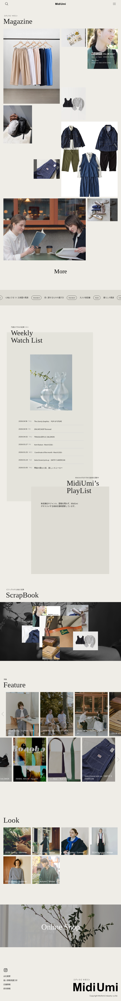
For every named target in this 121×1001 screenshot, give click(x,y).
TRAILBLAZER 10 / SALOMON (44, 437)
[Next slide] (118, 714)
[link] (60, 926)
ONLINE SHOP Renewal (42, 429)
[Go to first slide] (118, 760)
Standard (26, 298)
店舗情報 (6, 984)
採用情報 (6, 988)
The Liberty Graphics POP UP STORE (48, 421)
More (60, 271)
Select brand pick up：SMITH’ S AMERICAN (49, 460)
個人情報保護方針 (10, 980)
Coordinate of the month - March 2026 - (49, 452)
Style (86, 298)
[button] (114, 3)
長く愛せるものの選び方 (43, 297)
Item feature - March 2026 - (43, 445)
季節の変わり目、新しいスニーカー (48, 468)
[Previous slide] (3, 714)
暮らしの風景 (98, 297)
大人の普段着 (74, 297)
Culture (110, 298)
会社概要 (6, 976)
